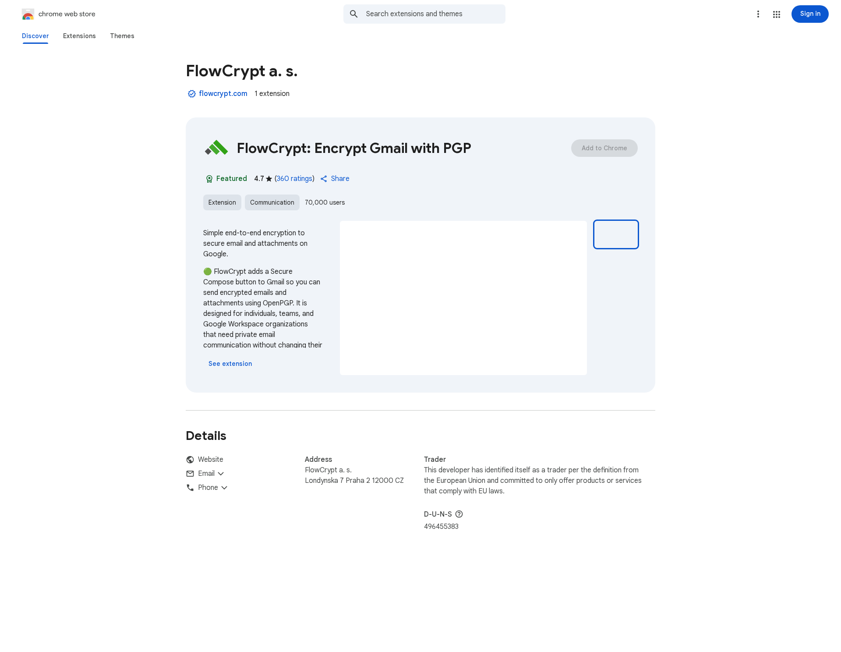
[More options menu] (758, 14)
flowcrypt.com (223, 93)
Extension (222, 202)
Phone (208, 487)
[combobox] (435, 14)
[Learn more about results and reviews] (459, 514)
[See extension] (230, 363)
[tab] (35, 36)
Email (206, 473)
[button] (776, 14)
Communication (272, 202)
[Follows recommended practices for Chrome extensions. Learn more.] (209, 178)
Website (210, 459)
